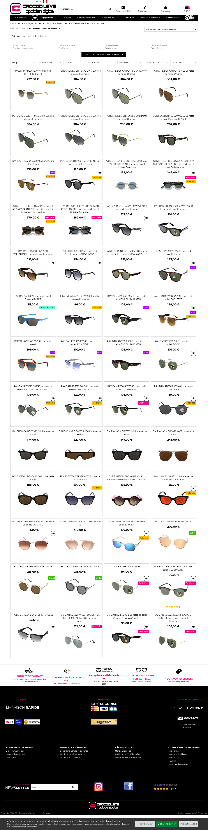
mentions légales (73, 747)
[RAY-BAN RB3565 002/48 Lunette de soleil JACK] (173, 423)
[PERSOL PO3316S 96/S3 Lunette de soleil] (33, 378)
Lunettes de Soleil (86, 17)
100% (104, 704)
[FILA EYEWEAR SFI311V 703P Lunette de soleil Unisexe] (80, 333)
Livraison (22, 707)
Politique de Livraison (70, 757)
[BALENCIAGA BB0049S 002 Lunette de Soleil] (33, 514)
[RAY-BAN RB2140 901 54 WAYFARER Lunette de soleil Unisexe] (173, 243)
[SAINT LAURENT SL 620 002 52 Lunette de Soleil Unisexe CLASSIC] (173, 153)
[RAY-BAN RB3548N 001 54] (126, 600)
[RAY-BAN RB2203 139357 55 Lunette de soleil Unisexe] (33, 198)
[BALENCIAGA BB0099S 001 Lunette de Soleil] (33, 468)
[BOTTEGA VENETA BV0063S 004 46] (80, 600)
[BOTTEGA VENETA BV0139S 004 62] (173, 555)
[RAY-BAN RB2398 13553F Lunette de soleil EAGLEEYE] (80, 378)
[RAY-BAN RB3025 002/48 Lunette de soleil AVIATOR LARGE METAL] (33, 423)
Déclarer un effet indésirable (128, 757)
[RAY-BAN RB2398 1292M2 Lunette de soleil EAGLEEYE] (173, 333)
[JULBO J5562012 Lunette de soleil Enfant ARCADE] (33, 333)
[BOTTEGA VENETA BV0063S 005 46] (33, 600)
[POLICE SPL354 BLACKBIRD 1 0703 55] (33, 649)
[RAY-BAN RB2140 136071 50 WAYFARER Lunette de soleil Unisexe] (126, 243)
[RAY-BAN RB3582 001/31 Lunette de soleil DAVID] (173, 378)
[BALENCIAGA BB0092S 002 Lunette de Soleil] (173, 468)
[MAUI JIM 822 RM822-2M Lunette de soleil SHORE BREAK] (173, 514)
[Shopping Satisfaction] (165, 785)
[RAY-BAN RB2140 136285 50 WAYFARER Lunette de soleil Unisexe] (33, 288)
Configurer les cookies (178, 764)
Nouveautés (20, 17)
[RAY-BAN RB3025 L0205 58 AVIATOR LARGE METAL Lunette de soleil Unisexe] (173, 655)
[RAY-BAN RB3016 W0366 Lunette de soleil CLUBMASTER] (173, 604)
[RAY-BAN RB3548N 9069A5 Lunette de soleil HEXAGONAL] (33, 559)
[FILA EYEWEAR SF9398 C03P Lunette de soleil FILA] (80, 514)
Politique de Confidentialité (127, 754)
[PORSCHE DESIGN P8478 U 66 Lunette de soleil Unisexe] (80, 153)
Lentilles (129, 17)
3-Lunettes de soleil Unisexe (44, 28)
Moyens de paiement (15, 754)
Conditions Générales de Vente (74, 751)
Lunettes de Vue (110, 17)
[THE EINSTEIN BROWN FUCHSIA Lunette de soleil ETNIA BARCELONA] (126, 514)
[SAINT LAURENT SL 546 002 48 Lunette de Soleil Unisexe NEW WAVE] (126, 288)
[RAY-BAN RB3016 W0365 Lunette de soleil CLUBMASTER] (126, 423)
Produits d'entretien (150, 17)
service (188, 708)
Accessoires (172, 17)
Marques (66, 17)
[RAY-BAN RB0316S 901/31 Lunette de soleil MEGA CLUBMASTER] (126, 333)
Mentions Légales (123, 751)
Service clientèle (123, 11)
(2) (180, 607)
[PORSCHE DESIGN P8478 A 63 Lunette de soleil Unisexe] (173, 108)
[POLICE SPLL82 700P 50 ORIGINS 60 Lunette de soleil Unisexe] (80, 198)
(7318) (174, 788)
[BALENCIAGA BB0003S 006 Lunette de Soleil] (80, 468)
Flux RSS (172, 761)
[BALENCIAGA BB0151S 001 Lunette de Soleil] (126, 468)
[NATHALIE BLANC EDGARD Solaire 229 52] (80, 559)
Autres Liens (173, 757)
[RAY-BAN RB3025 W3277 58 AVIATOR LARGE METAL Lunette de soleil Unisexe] (80, 655)
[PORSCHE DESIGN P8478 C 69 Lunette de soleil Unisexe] (33, 153)
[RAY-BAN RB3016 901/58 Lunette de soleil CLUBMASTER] (80, 423)
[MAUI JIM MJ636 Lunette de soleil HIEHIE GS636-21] (33, 108)
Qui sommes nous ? (15, 751)
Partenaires (11, 757)
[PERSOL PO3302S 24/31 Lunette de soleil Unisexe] (173, 288)
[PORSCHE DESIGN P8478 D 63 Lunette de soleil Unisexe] (80, 108)
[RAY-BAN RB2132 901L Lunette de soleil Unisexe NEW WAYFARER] (126, 652)
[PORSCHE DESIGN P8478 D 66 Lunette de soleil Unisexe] (126, 108)
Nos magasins (144, 11)
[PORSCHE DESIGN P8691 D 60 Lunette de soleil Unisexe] (126, 153)
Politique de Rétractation (71, 754)
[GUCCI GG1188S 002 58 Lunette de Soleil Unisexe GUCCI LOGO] (80, 288)
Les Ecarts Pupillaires (177, 754)
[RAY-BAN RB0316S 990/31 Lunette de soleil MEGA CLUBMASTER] (126, 378)
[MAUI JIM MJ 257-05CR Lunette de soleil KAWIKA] (126, 559)
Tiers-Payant (173, 751)
